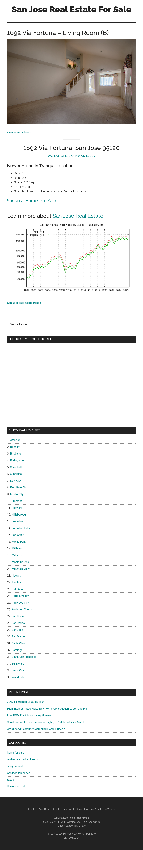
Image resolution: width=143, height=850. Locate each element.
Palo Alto (17, 589)
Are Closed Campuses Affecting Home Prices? (36, 729)
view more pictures (19, 132)
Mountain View (21, 568)
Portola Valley (20, 596)
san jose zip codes (18, 773)
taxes (10, 779)
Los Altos (18, 521)
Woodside (18, 677)
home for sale (15, 752)
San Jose (17, 629)
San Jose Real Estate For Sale (71, 9)
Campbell (16, 467)
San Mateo (18, 636)
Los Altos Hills (21, 528)
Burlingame (17, 460)
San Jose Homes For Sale (31, 200)
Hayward (17, 507)
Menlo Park (19, 541)
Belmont (15, 446)
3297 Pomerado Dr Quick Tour (25, 702)
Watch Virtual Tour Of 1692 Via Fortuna (71, 156)
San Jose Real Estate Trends (99, 809)
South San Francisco (24, 657)
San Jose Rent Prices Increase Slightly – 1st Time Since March (45, 722)
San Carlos (18, 623)
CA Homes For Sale (84, 833)
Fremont (17, 501)
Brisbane (15, 453)
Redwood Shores (22, 609)
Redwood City (20, 602)
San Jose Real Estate (78, 216)
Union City (18, 670)
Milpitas (17, 555)
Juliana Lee (61, 817)
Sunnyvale (18, 663)
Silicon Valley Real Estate (72, 825)
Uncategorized (16, 786)
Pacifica (16, 582)
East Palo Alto (18, 487)
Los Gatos (18, 535)
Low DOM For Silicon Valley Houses (29, 715)
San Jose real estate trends (24, 302)
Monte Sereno (20, 562)
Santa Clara (18, 643)
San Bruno (18, 616)
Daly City (15, 480)
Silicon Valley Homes (59, 833)
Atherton (15, 440)
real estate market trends (22, 759)
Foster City (17, 494)
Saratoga (17, 650)
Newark (16, 575)
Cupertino (16, 474)
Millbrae (17, 548)
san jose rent (15, 766)
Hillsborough (19, 514)
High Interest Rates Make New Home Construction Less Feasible (47, 708)
